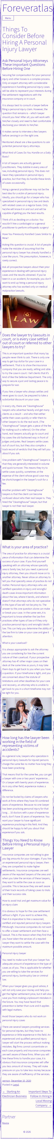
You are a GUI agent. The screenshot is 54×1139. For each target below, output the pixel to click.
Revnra (5, 1123)
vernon (6, 1080)
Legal (16, 1084)
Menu (8, 18)
